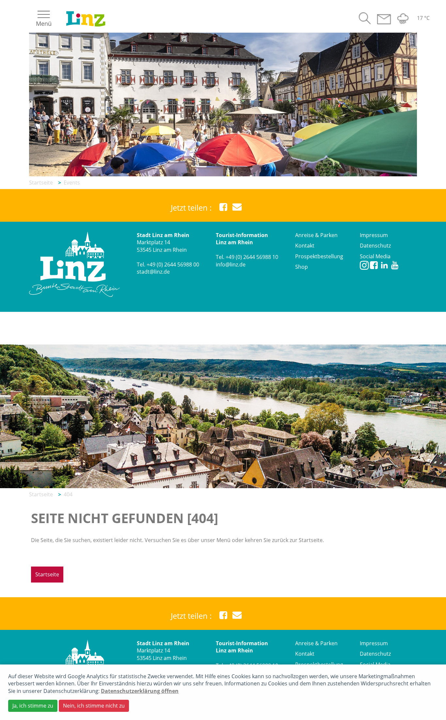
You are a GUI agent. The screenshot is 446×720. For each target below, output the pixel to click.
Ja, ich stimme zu (32, 705)
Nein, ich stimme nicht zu (94, 705)
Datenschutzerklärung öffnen (140, 691)
